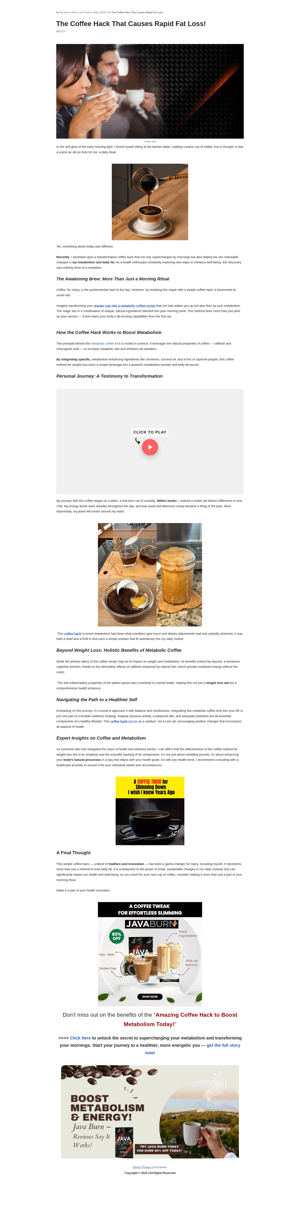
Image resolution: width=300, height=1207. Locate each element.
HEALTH (105, 12)
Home (66, 12)
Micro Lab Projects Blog (85, 12)
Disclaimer (160, 1167)
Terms (136, 1167)
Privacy (146, 1167)
